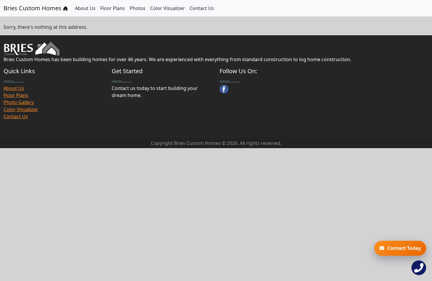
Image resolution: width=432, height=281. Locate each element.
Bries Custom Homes (33, 8)
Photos (137, 8)
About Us (85, 8)
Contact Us (202, 8)
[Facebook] (224, 89)
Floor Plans (112, 8)
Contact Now (129, 109)
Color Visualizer (167, 8)
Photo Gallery (19, 102)
